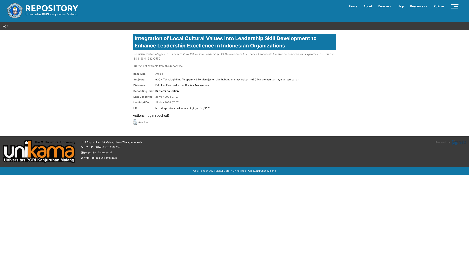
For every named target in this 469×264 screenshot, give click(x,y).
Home (353, 6)
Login (5, 25)
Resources (418, 6)
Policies (439, 6)
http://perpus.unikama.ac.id (100, 157)
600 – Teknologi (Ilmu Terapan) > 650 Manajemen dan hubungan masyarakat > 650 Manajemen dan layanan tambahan (227, 79)
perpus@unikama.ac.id (98, 152)
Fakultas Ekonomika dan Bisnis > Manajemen (182, 85)
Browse (383, 6)
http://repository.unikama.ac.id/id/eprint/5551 (183, 108)
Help (401, 6)
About (367, 6)
